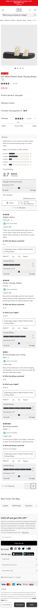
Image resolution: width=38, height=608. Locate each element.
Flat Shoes (28, 506)
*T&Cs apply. (19, 4)
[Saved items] (30, 10)
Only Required (19, 604)
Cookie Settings (6, 604)
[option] (19, 45)
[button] (3, 10)
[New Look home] (19, 10)
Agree (31, 604)
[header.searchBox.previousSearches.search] (35, 15)
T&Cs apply (25, 532)
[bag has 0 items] (35, 10)
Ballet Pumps (16, 506)
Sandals (5, 506)
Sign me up (19, 543)
